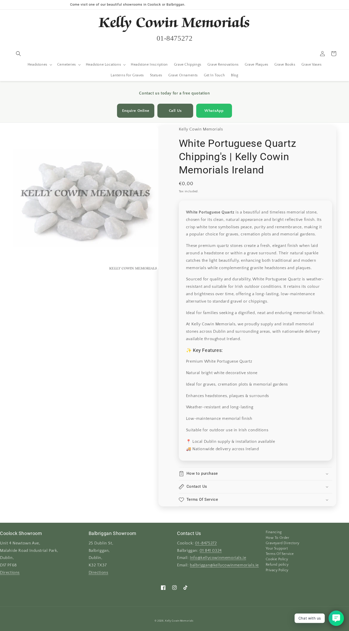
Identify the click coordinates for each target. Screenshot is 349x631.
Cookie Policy (277, 559)
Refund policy (277, 565)
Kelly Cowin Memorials (179, 621)
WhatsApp (214, 111)
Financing (274, 532)
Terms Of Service (280, 554)
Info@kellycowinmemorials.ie (218, 557)
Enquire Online (135, 111)
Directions (10, 572)
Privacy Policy (277, 570)
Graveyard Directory (282, 543)
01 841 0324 (211, 550)
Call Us (175, 111)
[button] (18, 53)
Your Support (277, 548)
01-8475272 (206, 543)
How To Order (277, 538)
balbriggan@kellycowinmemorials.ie (224, 565)
